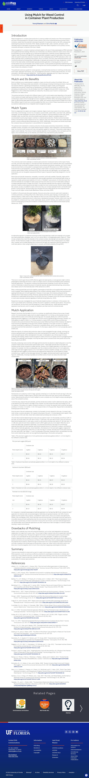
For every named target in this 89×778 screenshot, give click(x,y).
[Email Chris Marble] (56, 24)
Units (51, 9)
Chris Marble (50, 23)
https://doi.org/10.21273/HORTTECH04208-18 (51, 673)
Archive (37, 772)
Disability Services (48, 772)
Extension (55, 757)
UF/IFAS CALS (56, 752)
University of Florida (80, 2)
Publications (78, 9)
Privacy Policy (61, 772)
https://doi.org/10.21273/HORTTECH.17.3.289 (27, 679)
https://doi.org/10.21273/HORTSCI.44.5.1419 (55, 602)
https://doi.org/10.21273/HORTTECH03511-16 (33, 582)
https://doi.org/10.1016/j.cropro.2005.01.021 (26, 588)
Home (8, 9)
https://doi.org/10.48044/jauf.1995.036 (25, 635)
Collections (63, 9)
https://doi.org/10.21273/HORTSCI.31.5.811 (26, 618)
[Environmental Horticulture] (21, 704)
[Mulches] (68, 705)
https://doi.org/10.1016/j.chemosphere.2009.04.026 (28, 641)
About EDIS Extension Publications (74, 757)
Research (55, 755)
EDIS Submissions (76, 749)
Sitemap (28, 772)
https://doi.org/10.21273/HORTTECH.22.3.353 (27, 648)
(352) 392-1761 (13, 756)
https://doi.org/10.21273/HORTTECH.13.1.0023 (49, 598)
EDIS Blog (37, 745)
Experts (29, 9)
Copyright (37, 752)
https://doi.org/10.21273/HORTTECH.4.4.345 (57, 611)
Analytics (71, 772)
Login (84, 5)
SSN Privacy (9, 775)
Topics (41, 9)
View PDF (80, 71)
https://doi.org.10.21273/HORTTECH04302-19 (27, 654)
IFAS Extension (69, 2)
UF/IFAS (54, 750)
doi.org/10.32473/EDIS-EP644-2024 (80, 57)
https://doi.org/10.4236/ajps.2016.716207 (26, 570)
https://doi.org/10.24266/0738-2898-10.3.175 (27, 629)
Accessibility (37, 750)
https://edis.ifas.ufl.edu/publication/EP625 (39, 75)
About (19, 9)
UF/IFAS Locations (57, 748)
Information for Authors (75, 746)
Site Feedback (12, 755)
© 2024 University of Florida (14, 772)
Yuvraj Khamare (38, 23)
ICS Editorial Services (74, 753)
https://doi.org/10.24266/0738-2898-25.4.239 (51, 593)
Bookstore (37, 748)
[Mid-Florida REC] (44, 704)
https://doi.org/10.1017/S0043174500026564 (58, 607)
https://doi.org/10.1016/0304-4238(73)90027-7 (43, 622)
